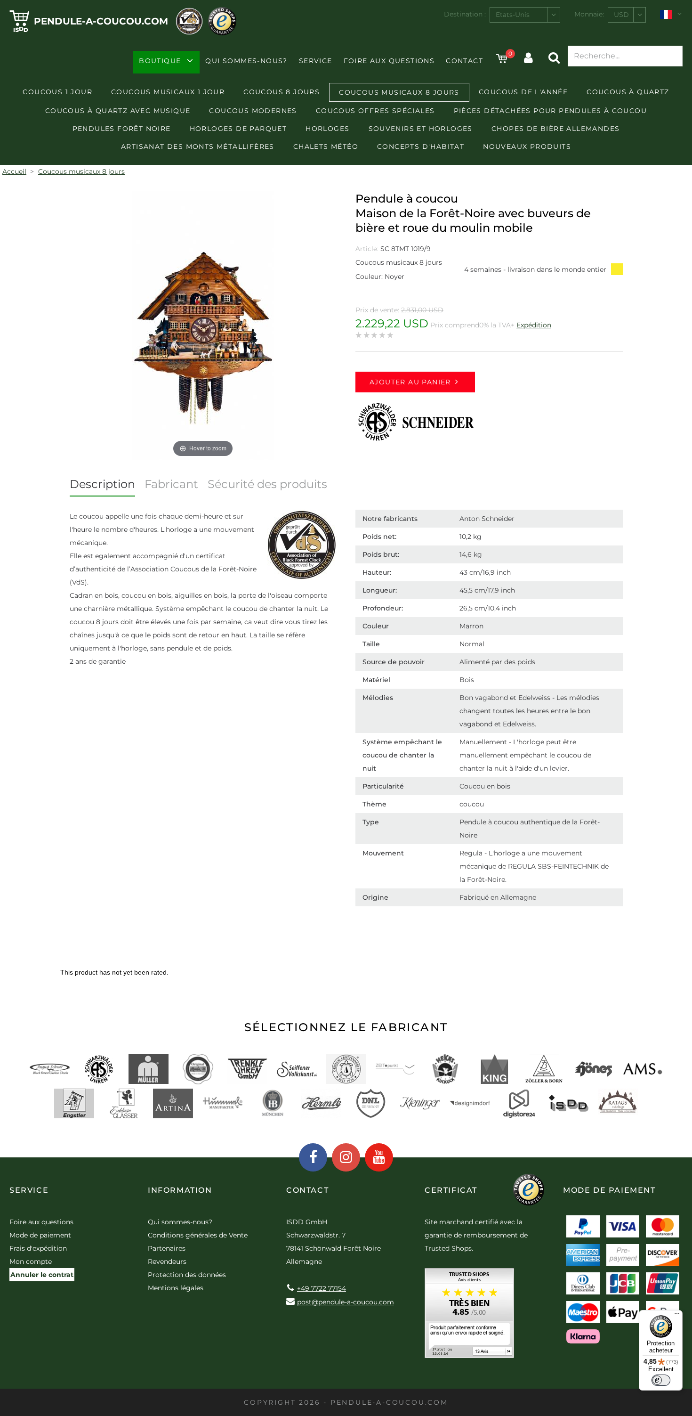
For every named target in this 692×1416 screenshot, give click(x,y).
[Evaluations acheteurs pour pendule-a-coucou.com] (469, 1316)
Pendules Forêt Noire (121, 128)
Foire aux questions (389, 61)
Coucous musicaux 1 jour (168, 92)
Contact (464, 61)
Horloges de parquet (238, 128)
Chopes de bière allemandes (555, 128)
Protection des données (187, 1274)
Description (102, 484)
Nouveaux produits (527, 146)
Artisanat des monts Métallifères (197, 146)
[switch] (661, 1380)
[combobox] (525, 15)
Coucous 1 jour (57, 92)
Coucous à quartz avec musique (118, 110)
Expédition (533, 325)
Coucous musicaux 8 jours (399, 92)
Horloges (327, 128)
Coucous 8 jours (281, 92)
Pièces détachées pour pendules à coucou (550, 110)
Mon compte (30, 1261)
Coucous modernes (253, 110)
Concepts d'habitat (420, 146)
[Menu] (677, 1315)
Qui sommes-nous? (246, 61)
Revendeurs (167, 1261)
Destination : (465, 14)
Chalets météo (325, 146)
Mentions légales (175, 1288)
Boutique (160, 61)
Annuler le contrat (41, 1274)
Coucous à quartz (628, 92)
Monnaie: (589, 14)
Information (180, 1190)
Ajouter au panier (410, 382)
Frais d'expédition (38, 1248)
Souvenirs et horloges (421, 128)
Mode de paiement (40, 1235)
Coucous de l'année (523, 92)
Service (315, 61)
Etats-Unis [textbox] (513, 14)
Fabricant (171, 484)
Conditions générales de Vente (198, 1235)
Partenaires (166, 1248)
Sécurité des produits (267, 484)
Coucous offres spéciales (375, 110)
